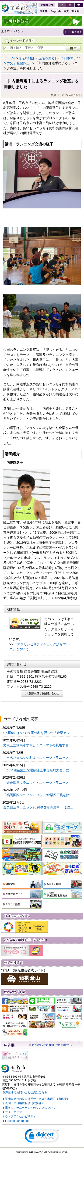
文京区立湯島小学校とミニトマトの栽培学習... (37, 745)
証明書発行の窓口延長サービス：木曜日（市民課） (37, 1099)
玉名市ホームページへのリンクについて (30, 1107)
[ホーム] (9, 58)
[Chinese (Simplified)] (66, 11)
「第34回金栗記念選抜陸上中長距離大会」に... (38, 770)
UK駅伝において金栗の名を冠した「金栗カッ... (38, 733)
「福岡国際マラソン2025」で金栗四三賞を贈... (38, 795)
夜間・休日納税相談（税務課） (24, 1103)
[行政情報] (26, 58)
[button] (42, 1136)
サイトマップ (13, 1112)
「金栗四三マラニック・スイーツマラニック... (37, 782)
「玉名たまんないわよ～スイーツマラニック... (37, 757)
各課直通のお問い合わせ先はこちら (24, 1092)
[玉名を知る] (47, 58)
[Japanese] (43, 11)
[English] (55, 11)
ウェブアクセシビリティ (20, 1116)
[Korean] (75, 11)
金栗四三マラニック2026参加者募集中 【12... (38, 807)
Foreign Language (17, 1121)
